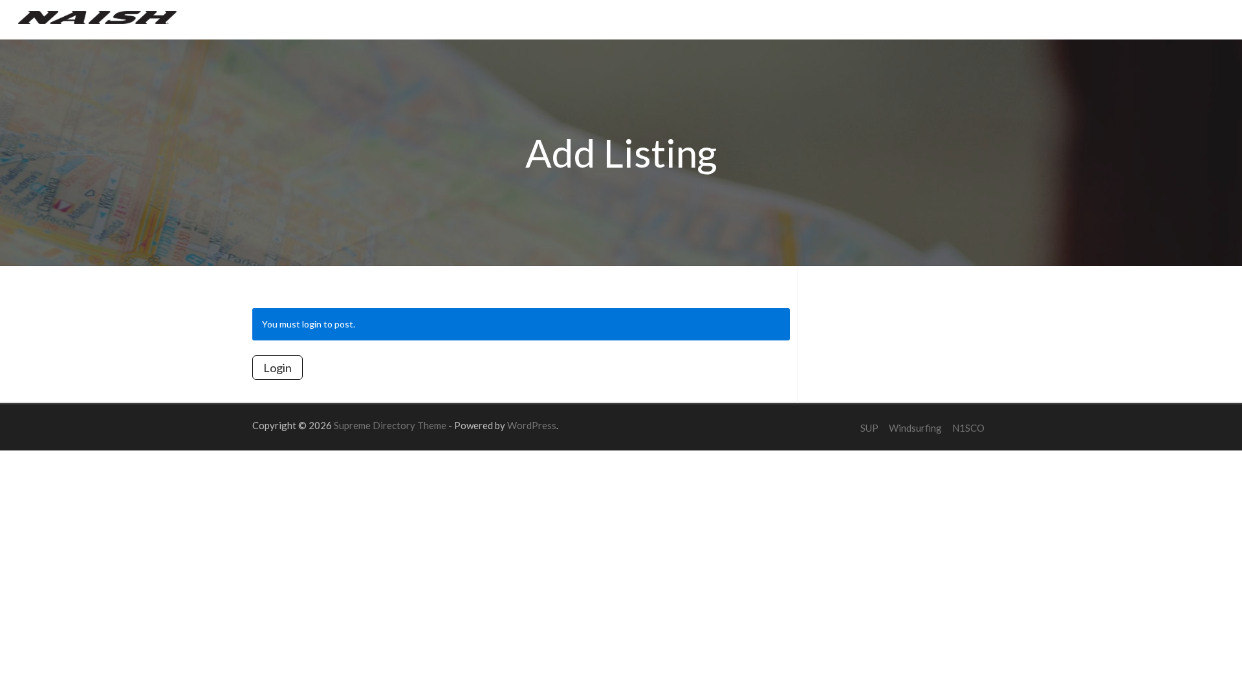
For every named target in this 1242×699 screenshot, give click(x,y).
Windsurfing (915, 428)
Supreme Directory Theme (391, 425)
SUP (869, 428)
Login (277, 368)
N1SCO (968, 428)
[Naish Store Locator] (97, 16)
